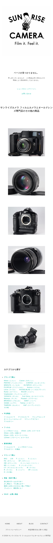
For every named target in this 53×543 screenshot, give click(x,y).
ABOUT (19, 524)
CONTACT (44, 524)
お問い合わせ (26, 94)
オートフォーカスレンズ (13, 419)
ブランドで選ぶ (9, 377)
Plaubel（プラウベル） (29, 398)
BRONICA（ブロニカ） (12, 401)
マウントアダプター (32, 419)
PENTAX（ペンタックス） (13, 383)
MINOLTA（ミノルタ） (12, 385)
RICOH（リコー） (28, 392)
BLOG (31, 524)
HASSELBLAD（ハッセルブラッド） (32, 389)
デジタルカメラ (23, 417)
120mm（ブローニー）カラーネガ (16, 437)
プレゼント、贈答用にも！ (13, 488)
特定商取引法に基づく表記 (37, 530)
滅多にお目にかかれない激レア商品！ (17, 486)
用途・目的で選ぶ (10, 478)
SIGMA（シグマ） (10, 403)
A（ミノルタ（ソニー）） (30, 463)
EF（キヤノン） (24, 461)
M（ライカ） (31, 467)
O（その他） (8, 472)
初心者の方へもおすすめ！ (13, 481)
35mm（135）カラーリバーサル (16, 435)
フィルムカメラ (9, 417)
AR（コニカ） (33, 470)
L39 (11, 459)
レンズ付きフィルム (11, 431)
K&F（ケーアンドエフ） (32, 405)
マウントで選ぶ (9, 455)
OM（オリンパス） (11, 463)
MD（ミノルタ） (10, 465)
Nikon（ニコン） (10, 381)
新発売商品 (8, 443)
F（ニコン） (20, 459)
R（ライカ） (8, 470)
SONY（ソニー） (30, 401)
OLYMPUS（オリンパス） (33, 385)
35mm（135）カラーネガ (30, 431)
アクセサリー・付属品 (12, 449)
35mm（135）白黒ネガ (12, 433)
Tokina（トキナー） (27, 403)
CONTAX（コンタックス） (36, 383)
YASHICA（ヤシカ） (11, 396)
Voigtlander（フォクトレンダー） (16, 394)
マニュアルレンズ (38, 417)
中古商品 (7, 413)
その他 (6, 407)
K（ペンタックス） (26, 465)
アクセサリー (9, 421)
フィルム (7, 427)
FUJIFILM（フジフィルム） (14, 387)
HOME (7, 524)
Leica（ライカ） (10, 389)
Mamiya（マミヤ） (11, 398)
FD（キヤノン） (10, 461)
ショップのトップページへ (26, 89)
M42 (5, 459)
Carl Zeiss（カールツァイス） (33, 396)
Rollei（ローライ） (11, 392)
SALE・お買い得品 (11, 494)
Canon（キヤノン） (26, 381)
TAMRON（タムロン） (12, 405)
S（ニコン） (32, 459)
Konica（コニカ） (34, 387)
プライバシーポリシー (14, 530)
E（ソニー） (20, 470)
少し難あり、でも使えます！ (14, 484)
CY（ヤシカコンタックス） (14, 467)
